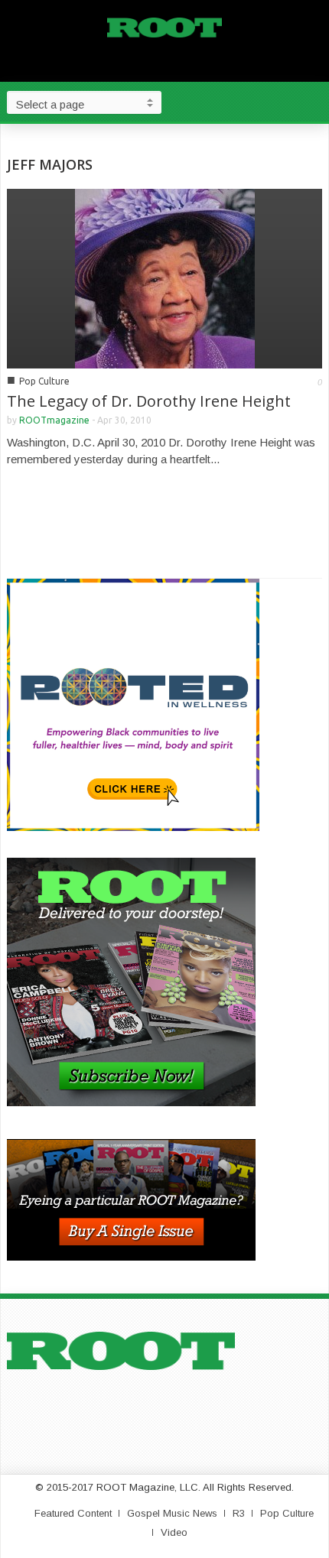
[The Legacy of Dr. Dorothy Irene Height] (165, 277)
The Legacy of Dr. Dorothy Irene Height (149, 401)
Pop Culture (44, 381)
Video (174, 1532)
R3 (239, 1513)
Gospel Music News (172, 1513)
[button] (313, 102)
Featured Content (73, 1513)
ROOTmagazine (54, 420)
